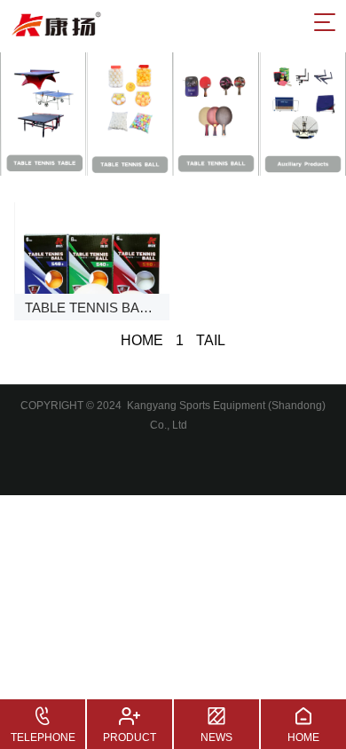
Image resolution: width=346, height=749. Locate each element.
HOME (142, 340)
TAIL (210, 340)
